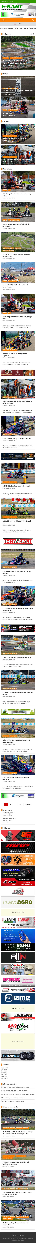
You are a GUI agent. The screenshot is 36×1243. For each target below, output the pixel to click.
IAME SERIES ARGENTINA (22, 1127)
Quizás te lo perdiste (10, 1107)
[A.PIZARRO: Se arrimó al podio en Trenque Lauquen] (18, 559)
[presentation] (31, 34)
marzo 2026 (4, 1078)
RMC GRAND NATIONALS (22, 1188)
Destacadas (6, 34)
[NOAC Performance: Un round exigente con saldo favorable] (18, 389)
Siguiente (27, 804)
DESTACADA (18, 58)
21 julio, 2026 (6, 1227)
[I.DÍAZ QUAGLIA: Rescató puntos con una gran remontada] (18, 728)
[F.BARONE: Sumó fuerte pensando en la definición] (18, 765)
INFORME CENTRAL (20, 1156)
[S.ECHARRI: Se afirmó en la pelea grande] (18, 473)
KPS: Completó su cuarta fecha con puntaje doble (15, 1087)
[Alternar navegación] (3, 20)
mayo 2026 (4, 1074)
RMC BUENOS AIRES (7, 1158)
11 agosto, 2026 (7, 1136)
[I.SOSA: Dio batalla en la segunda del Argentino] (18, 341)
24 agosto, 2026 (7, 142)
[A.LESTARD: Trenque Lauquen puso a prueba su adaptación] (18, 596)
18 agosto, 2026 (7, 115)
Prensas (5, 121)
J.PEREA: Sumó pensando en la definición (17, 657)
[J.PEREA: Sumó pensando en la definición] (18, 645)
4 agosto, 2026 (6, 1166)
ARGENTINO (6, 58)
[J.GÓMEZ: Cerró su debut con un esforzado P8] (18, 508)
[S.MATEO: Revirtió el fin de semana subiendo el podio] (18, 680)
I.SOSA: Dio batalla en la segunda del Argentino (14, 1090)
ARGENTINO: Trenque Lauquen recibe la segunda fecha (17, 64)
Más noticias (7, 169)
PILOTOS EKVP (13, 136)
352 (20, 804)
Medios (5, 74)
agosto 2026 (4, 1068)
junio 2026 (4, 1072)
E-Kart (13, 68)
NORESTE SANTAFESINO (13, 220)
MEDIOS (15, 88)
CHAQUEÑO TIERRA (7, 88)
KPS (9, 189)
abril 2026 (4, 1076)
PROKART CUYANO (12, 280)
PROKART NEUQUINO (13, 109)
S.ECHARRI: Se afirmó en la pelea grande (16, 28)
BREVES (12, 58)
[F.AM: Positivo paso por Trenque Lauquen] (18, 426)
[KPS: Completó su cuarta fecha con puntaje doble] (18, 304)
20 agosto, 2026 (7, 94)
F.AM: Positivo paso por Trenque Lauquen (17, 438)
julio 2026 (4, 1070)
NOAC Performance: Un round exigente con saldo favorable (17, 1094)
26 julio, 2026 (6, 1196)
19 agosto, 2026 (7, 68)
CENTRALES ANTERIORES (9, 1127)
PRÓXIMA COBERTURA (8, 60)
